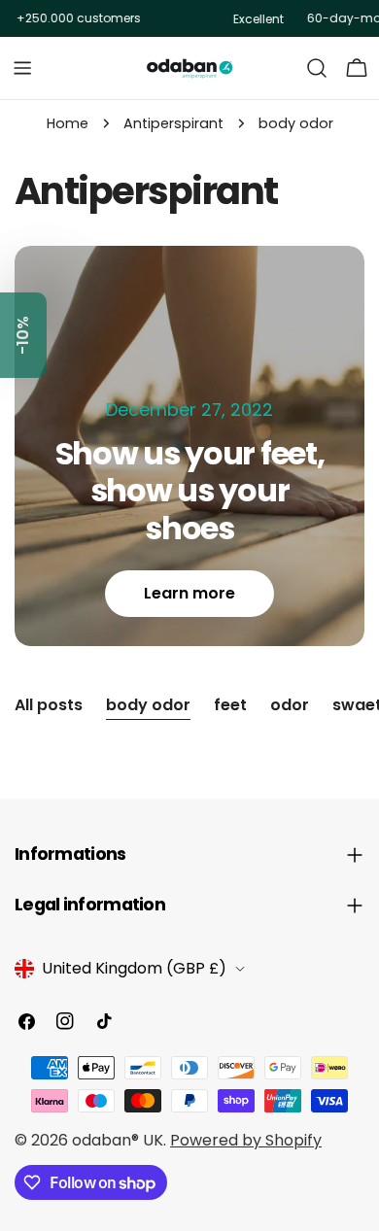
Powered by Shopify (246, 1140)
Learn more (189, 593)
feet (230, 705)
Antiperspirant (173, 123)
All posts (49, 705)
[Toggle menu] (22, 68)
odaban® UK (117, 1140)
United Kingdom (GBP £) (134, 968)
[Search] (316, 68)
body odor (148, 705)
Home (67, 123)
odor (289, 705)
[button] (23, 335)
